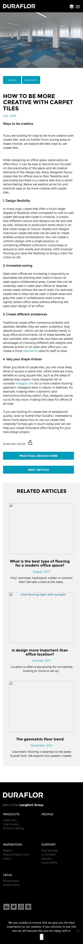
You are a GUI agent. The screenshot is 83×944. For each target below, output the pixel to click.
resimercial (30, 351)
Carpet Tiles (10, 820)
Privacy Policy (11, 880)
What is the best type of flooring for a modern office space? (40, 563)
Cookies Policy (11, 884)
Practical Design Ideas (16, 854)
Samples (47, 858)
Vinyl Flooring (11, 824)
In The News (49, 854)
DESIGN (12, 80)
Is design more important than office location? (40, 652)
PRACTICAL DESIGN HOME (38, 456)
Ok (41, 937)
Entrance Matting (13, 828)
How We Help (49, 850)
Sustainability (49, 862)
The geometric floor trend (40, 739)
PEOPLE (47, 814)
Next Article (38, 470)
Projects (7, 850)
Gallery (7, 858)
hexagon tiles (25, 383)
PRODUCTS (31, 80)
